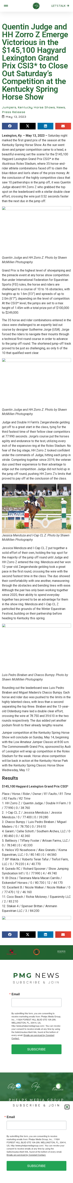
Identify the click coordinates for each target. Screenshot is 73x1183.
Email (15, 994)
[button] (10, 126)
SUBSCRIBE (36, 1049)
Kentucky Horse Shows (36, 107)
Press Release (13, 112)
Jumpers (9, 107)
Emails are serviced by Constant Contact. (26, 1154)
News (60, 107)
